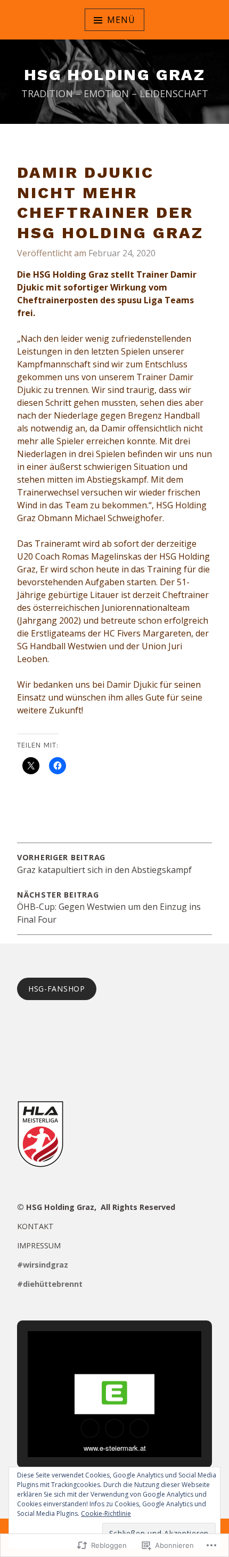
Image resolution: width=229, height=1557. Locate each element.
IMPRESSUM (39, 1245)
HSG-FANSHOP (56, 989)
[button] (90, 1428)
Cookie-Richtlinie (106, 1513)
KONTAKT (35, 1226)
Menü (121, 20)
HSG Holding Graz (114, 74)
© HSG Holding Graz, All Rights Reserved (96, 1207)
